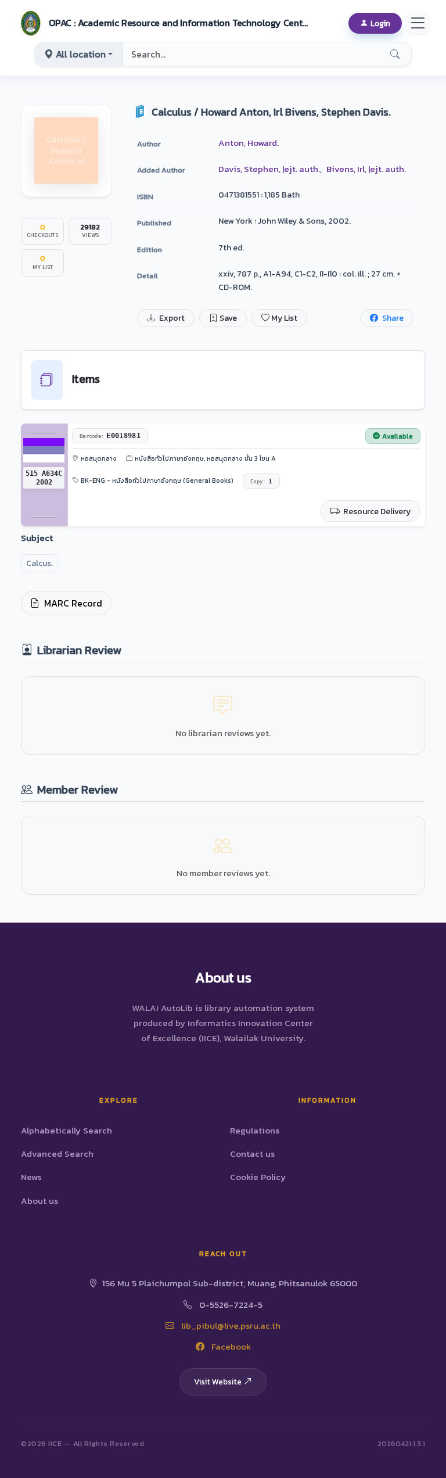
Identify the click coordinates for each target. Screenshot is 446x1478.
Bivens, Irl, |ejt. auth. (366, 168)
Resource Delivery (376, 511)
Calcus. (39, 563)
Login (380, 23)
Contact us (252, 1153)
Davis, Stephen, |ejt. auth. (269, 168)
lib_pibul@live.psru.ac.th (229, 1325)
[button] (163, 23)
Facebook (230, 1346)
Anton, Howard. (248, 142)
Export (171, 318)
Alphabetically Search (66, 1130)
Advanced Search (57, 1153)
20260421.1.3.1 (401, 1443)
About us (39, 1200)
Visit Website (218, 1381)
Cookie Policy (258, 1176)
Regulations (254, 1130)
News (31, 1176)
